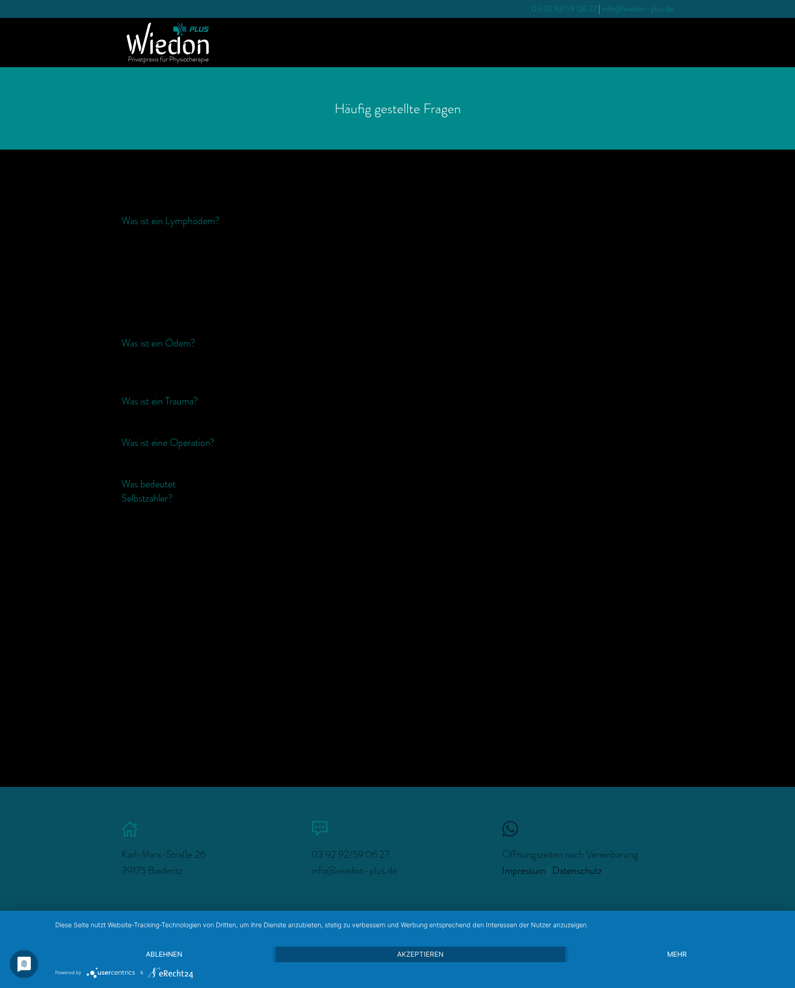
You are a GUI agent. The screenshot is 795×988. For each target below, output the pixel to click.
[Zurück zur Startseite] (167, 42)
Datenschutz (577, 870)
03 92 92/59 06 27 (564, 9)
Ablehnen (164, 954)
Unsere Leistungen (594, 42)
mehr (677, 954)
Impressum (524, 870)
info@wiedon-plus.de (638, 9)
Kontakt (653, 42)
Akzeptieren (420, 954)
